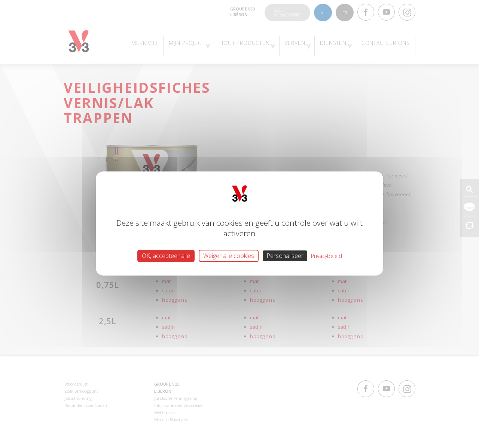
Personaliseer (284, 256)
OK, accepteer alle (166, 256)
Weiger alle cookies (228, 256)
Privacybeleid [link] (326, 255)
